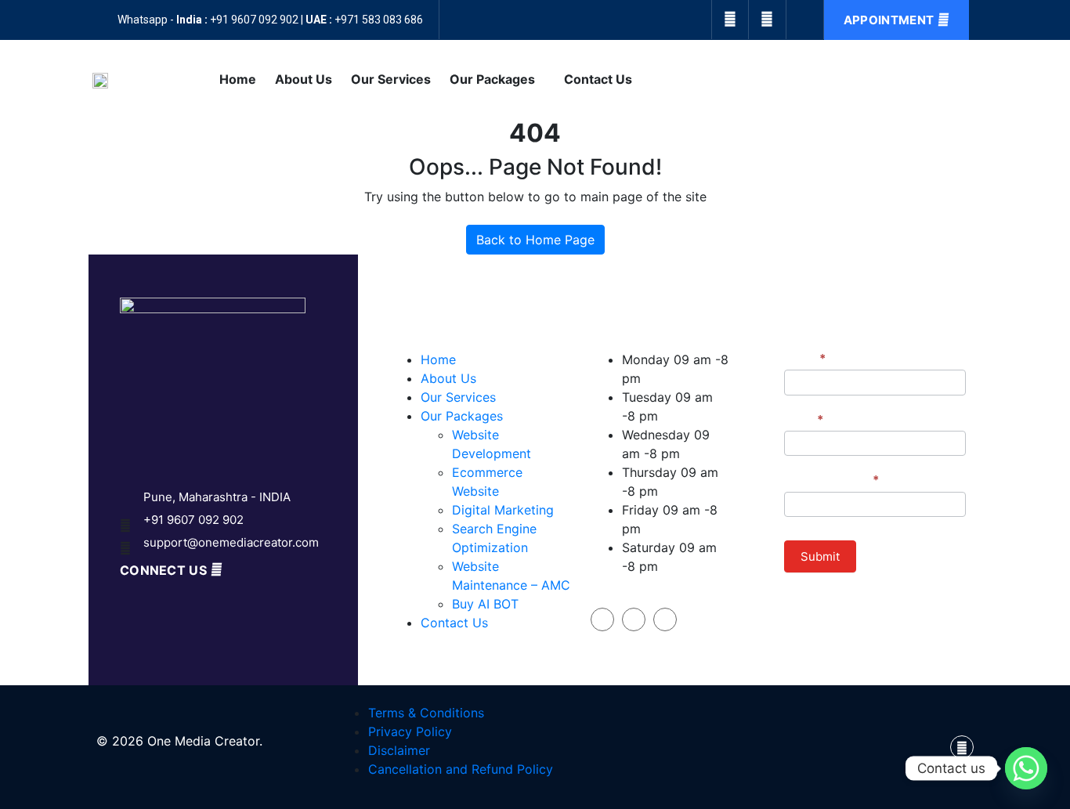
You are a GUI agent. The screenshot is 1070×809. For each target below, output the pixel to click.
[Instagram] (767, 19)
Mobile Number (831, 479)
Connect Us (163, 570)
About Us (303, 79)
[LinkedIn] (665, 619)
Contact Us (598, 79)
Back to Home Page (535, 239)
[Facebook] (730, 19)
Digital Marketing (503, 510)
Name (805, 358)
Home (237, 79)
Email (803, 419)
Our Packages (492, 79)
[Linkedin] (805, 19)
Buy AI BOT (485, 604)
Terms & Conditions (426, 713)
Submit (820, 556)
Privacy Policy (410, 731)
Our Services (391, 79)
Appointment (889, 20)
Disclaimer (399, 750)
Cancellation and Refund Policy (460, 769)
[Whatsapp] (1026, 768)
